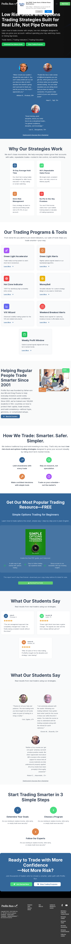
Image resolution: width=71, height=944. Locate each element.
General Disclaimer (12, 916)
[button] (56, 3)
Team (29, 906)
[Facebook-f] (62, 905)
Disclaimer (3, 916)
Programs (30, 904)
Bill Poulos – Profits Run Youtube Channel (65, 912)
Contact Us (52, 904)
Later (39, 11)
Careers (52, 908)
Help (40, 904)
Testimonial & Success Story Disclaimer (35, 135)
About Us (41, 906)
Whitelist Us (53, 906)
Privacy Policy (10, 914)
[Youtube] (66, 905)
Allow (48, 11)
